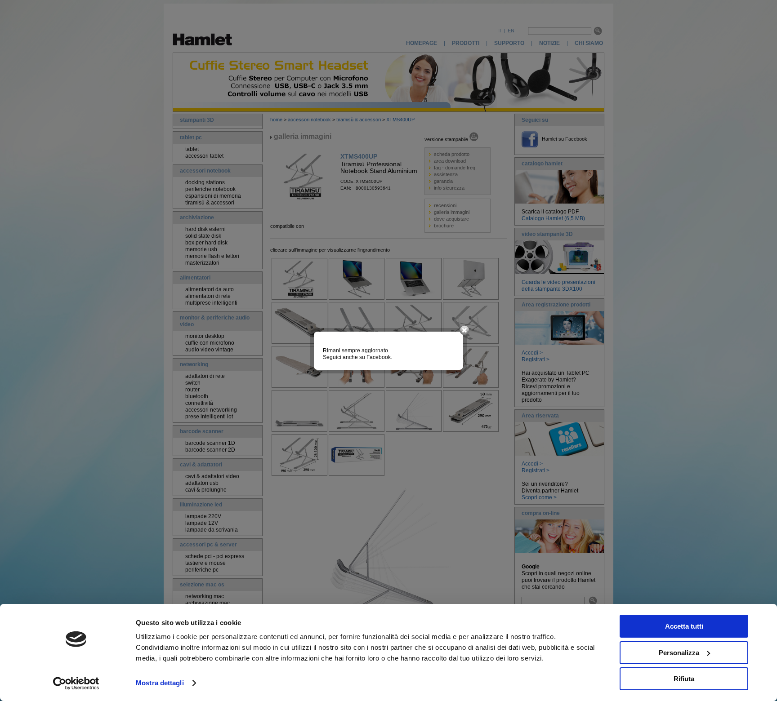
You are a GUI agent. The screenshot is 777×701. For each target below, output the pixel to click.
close (464, 331)
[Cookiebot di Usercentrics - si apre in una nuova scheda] (76, 683)
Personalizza (679, 653)
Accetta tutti (684, 626)
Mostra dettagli (160, 683)
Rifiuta (684, 679)
